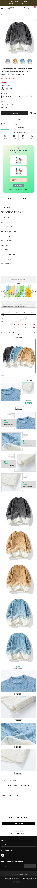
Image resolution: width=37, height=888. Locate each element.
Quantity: (3, 101)
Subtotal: (3, 108)
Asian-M (26, 96)
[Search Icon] (24, 8)
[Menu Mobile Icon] (2, 8)
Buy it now (18, 119)
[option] (18, 36)
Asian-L (32, 96)
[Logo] (10, 8)
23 (4, 124)
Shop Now (18, 185)
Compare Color (31, 51)
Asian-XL (3, 96)
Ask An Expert (24, 199)
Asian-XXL (11, 96)
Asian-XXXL (19, 96)
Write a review (18, 824)
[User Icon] (29, 8)
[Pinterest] (2, 855)
